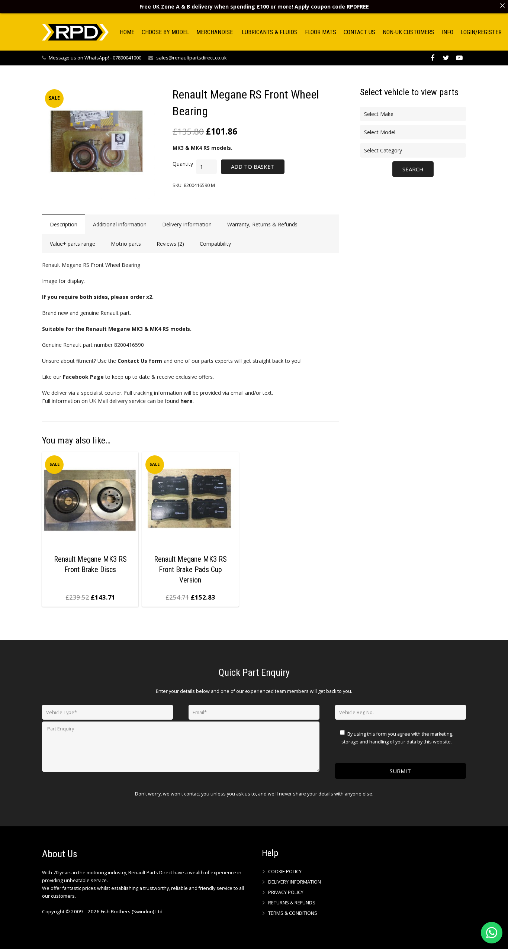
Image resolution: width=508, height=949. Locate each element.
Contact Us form (140, 360)
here (186, 400)
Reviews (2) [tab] (170, 243)
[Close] (502, 5)
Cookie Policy (285, 871)
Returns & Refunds (291, 903)
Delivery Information (294, 882)
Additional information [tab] (120, 224)
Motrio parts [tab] (126, 243)
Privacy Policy (285, 892)
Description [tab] (63, 224)
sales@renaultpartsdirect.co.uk (191, 57)
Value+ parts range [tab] (72, 243)
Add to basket (252, 166)
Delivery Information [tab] (187, 224)
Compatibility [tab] (215, 243)
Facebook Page (83, 376)
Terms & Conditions (292, 913)
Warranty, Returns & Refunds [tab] (262, 224)
